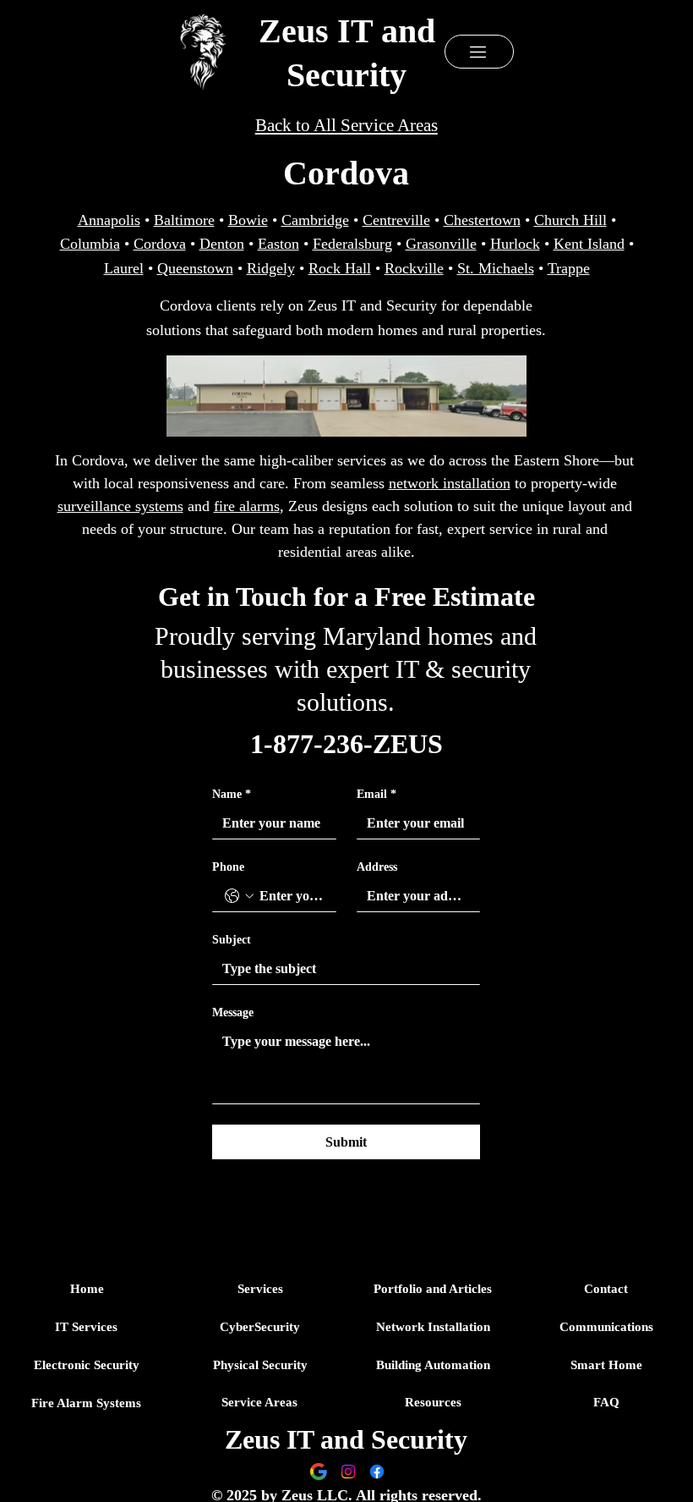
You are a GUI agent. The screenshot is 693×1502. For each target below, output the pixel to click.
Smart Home (606, 1365)
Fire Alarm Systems (86, 1403)
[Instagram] (348, 1471)
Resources (433, 1402)
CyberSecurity (260, 1327)
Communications (606, 1327)
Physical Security (260, 1365)
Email (376, 794)
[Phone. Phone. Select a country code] (239, 896)
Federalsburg (352, 243)
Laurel (124, 268)
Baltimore (184, 220)
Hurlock (515, 243)
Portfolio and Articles (433, 1289)
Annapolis (109, 220)
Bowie (248, 220)
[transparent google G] (318, 1471)
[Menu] (479, 52)
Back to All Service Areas (346, 125)
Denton (221, 243)
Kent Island (589, 243)
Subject (231, 939)
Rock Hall (339, 268)
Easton (278, 243)
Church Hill (570, 220)
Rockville (414, 268)
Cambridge (315, 220)
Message (233, 1012)
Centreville (396, 220)
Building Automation (433, 1365)
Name (231, 794)
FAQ (606, 1402)
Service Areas (259, 1402)
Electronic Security (86, 1365)
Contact (606, 1289)
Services (260, 1289)
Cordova (160, 243)
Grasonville (441, 243)
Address (377, 867)
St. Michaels (495, 268)
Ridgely (271, 268)
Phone (228, 867)
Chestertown (482, 220)
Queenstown (195, 268)
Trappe (569, 268)
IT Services (86, 1327)
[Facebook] (377, 1471)
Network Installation (433, 1327)
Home (87, 1289)
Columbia (90, 243)
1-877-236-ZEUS (346, 744)
